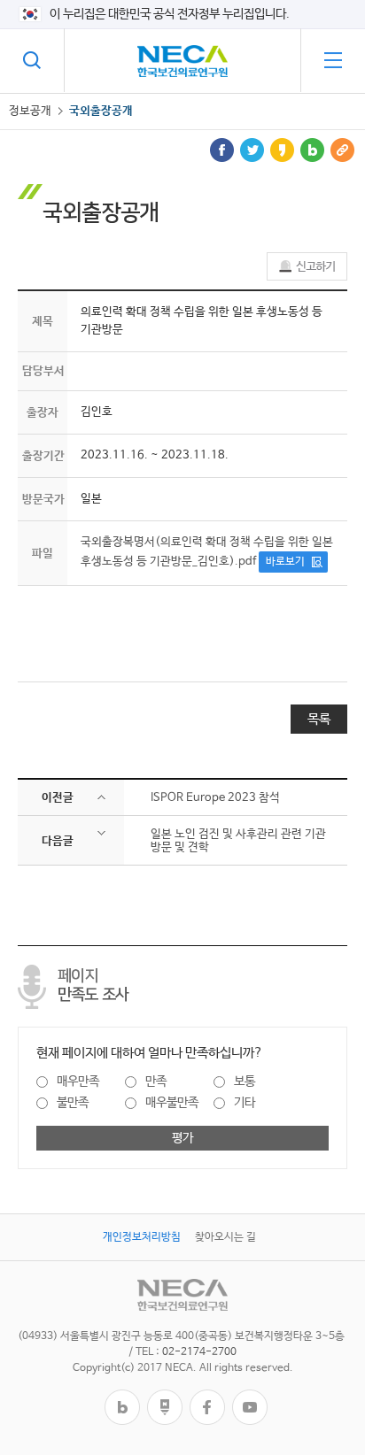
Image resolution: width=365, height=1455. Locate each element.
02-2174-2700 (199, 1352)
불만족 (73, 1103)
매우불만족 (171, 1103)
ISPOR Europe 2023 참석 (215, 797)
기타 (244, 1103)
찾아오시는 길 (225, 1237)
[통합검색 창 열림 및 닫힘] (32, 60)
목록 (318, 719)
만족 (156, 1081)
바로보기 (285, 562)
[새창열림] (122, 1396)
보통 (244, 1081)
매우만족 (78, 1081)
